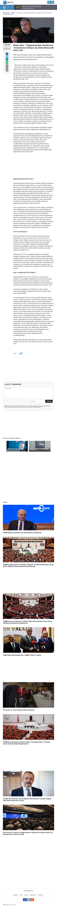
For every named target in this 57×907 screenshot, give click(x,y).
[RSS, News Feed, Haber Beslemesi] (32, 899)
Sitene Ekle (40, 895)
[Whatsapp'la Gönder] (7, 62)
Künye (21, 895)
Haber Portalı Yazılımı (10, 904)
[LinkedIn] (7, 59)
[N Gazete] (8, 2)
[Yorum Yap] (7, 70)
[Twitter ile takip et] (28, 899)
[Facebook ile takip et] (25, 899)
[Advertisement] (33, 165)
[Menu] (49, 2)
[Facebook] (7, 54)
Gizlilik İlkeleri (33, 895)
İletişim (26, 895)
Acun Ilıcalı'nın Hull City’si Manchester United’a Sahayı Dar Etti (31, 7)
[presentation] (8, 7)
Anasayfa (15, 895)
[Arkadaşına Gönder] (7, 64)
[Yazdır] (7, 67)
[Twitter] (7, 56)
